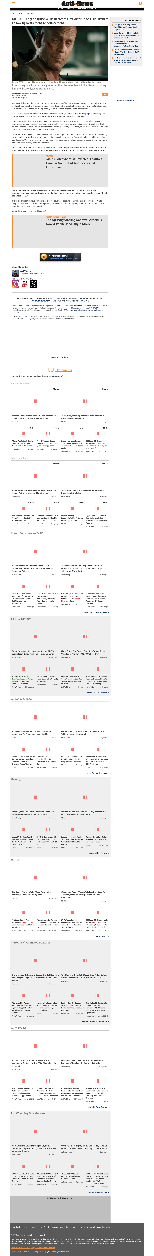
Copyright (81, 1227)
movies (31, 13)
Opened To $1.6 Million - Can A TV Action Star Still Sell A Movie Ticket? (127, 52)
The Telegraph (22, 98)
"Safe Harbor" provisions (77, 301)
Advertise (107, 1227)
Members (91, 9)
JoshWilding (18, 93)
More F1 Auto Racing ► (98, 1107)
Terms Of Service (44, 1227)
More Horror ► (102, 936)
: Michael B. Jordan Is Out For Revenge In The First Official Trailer (127, 60)
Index (19, 1227)
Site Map (26, 1227)
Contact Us (15, 1252)
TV (74, 9)
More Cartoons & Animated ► (95, 1022)
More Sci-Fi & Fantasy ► (98, 693)
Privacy (73, 1227)
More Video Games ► (99, 853)
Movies (68, 9)
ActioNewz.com (27, 316)
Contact (99, 1227)
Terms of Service (63, 306)
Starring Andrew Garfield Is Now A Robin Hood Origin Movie (125, 27)
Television (31, 503)
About (34, 1227)
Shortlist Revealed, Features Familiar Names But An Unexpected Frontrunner (126, 35)
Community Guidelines (82, 306)
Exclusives (81, 9)
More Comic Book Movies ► (96, 612)
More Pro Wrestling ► (99, 1192)
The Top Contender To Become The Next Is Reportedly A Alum (126, 43)
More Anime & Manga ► (98, 773)
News (60, 9)
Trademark (91, 1227)
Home (15, 13)
